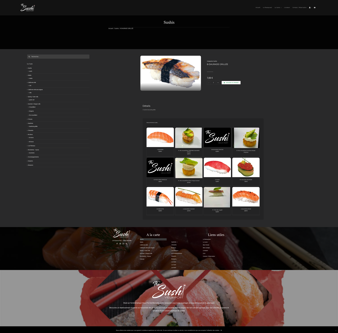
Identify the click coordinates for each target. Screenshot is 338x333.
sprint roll (31, 99)
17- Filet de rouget (217, 210)
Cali (30, 85)
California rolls (32, 82)
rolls (30, 92)
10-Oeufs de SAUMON (246, 179)
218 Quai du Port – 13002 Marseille (121, 240)
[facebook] (117, 243)
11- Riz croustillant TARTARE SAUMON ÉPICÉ (188, 151)
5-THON (217, 179)
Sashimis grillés (33, 126)
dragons (31, 111)
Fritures (30, 119)
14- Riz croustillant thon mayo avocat (188, 180)
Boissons (30, 165)
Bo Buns (30, 134)
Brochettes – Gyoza (33, 149)
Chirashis (30, 130)
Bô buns (31, 141)
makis (30, 78)
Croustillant (32, 107)
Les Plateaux (31, 145)
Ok (221, 330)
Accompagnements (33, 157)
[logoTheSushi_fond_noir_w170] (27, 4)
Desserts (30, 161)
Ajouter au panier (232, 82)
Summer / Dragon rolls (34, 104)
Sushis (215, 61)
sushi (30, 71)
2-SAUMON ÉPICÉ (246, 209)
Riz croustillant (33, 115)
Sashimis (30, 123)
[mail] (123, 243)
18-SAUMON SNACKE (217, 149)
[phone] (126, 243)
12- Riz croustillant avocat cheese (245, 150)
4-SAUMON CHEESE (189, 209)
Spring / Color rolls (33, 96)
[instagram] (120, 243)
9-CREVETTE (160, 209)
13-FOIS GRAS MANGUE (160, 179)
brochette (31, 153)
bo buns (31, 137)
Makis (29, 75)
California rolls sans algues (35, 89)
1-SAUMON (160, 149)
